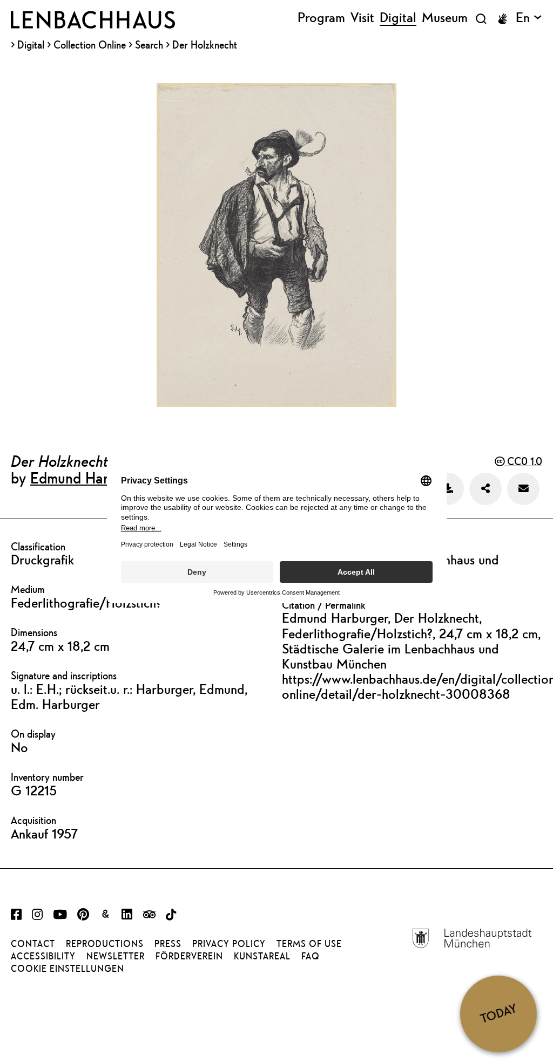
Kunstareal (262, 956)
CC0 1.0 (523, 461)
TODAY (498, 1013)
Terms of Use (309, 944)
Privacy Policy (229, 944)
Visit (362, 18)
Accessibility (43, 956)
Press (167, 944)
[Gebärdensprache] (502, 19)
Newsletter (115, 956)
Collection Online (89, 45)
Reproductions (105, 944)
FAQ (310, 956)
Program (321, 18)
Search (149, 44)
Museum (445, 18)
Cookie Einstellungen (67, 968)
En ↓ (529, 18)
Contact (33, 944)
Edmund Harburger (90, 477)
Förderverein (189, 956)
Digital (30, 45)
